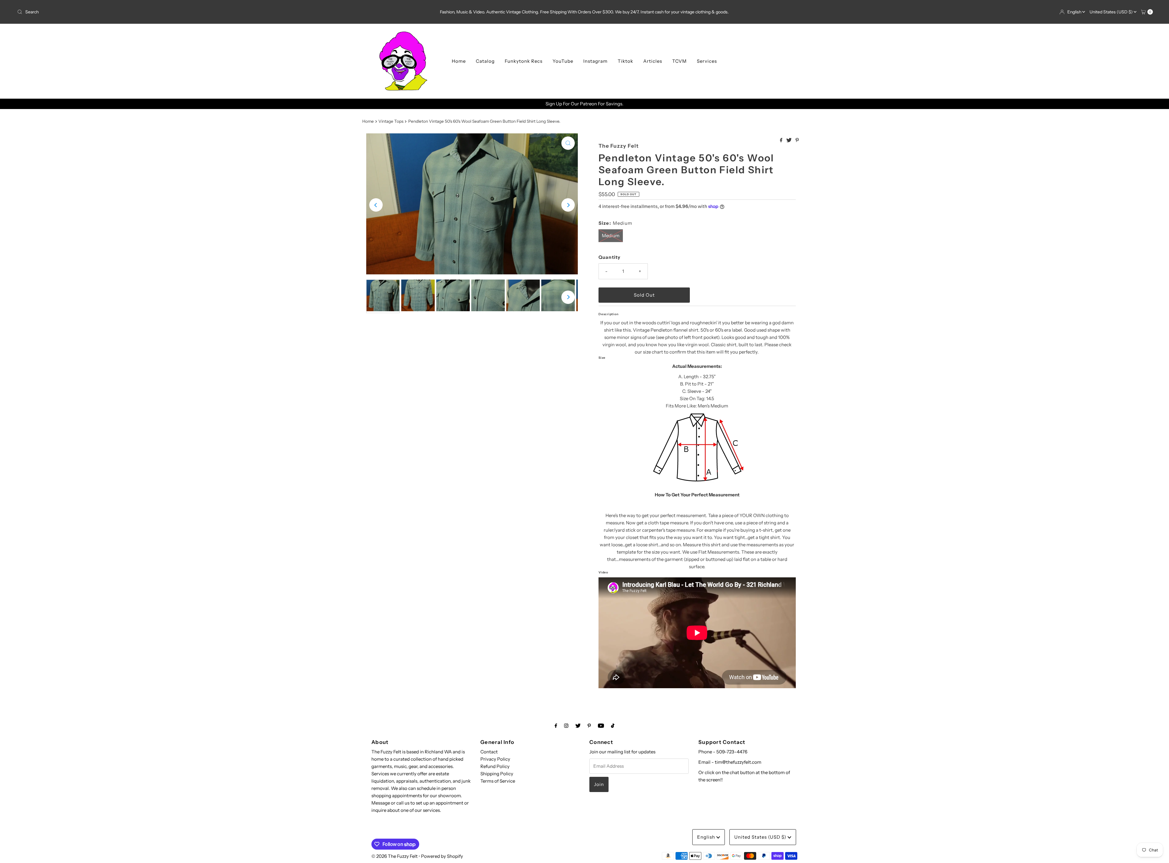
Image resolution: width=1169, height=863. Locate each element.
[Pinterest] (589, 725)
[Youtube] (601, 725)
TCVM (679, 61)
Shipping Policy (496, 774)
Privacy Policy (495, 759)
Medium (611, 235)
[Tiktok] (612, 725)
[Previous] (376, 205)
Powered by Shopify (442, 856)
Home (459, 61)
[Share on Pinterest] (797, 140)
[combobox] (203, 12)
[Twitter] (578, 725)
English (1074, 12)
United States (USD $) (1112, 12)
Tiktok (625, 61)
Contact (489, 752)
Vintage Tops (390, 121)
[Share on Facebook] (781, 140)
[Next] (568, 205)
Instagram (595, 61)
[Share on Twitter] (789, 140)
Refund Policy (495, 766)
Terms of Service (497, 781)
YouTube (563, 61)
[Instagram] (566, 725)
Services (707, 61)
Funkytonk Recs (523, 61)
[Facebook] (556, 725)
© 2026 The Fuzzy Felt (394, 856)
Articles (652, 61)
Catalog (485, 61)
